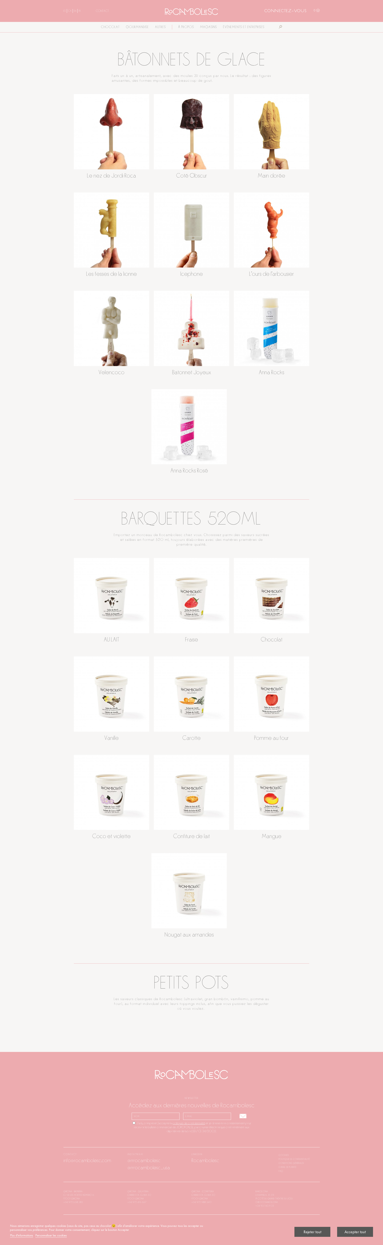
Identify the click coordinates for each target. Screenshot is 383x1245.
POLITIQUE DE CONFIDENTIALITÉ (294, 1159)
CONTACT (102, 11)
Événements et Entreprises (243, 27)
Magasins (208, 27)
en (75, 11)
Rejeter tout (312, 1231)
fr (80, 11)
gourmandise (137, 27)
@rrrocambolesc (144, 1160)
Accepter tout (355, 1231)
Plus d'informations (21, 1235)
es (64, 11)
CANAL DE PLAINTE (287, 1167)
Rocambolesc (205, 1160)
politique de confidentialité (189, 1123)
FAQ (281, 1171)
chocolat (110, 27)
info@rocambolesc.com (87, 1160)
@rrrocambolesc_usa (148, 1167)
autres (160, 27)
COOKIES (284, 1155)
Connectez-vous (285, 11)
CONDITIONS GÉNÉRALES (291, 1163)
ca (70, 11)
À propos (186, 27)
